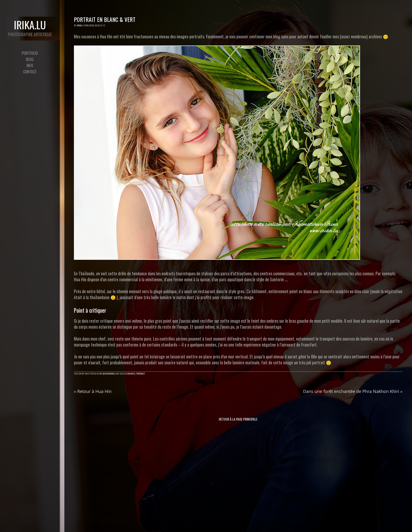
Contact (30, 72)
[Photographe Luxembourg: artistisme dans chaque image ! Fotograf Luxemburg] (30, 28)
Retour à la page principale (238, 419)
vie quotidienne (107, 373)
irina (79, 25)
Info (29, 65)
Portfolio (30, 53)
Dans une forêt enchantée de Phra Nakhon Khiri (352, 391)
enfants (131, 373)
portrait (140, 373)
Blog (30, 59)
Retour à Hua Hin (93, 391)
